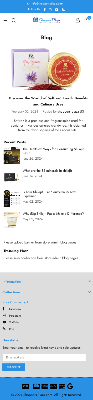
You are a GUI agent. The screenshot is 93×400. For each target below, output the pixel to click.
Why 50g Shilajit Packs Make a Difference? (53, 214)
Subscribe (14, 367)
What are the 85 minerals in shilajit (47, 171)
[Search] (14, 20)
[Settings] (78, 20)
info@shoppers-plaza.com (47, 3)
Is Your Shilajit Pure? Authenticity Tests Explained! (50, 194)
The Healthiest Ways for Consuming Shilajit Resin (53, 151)
